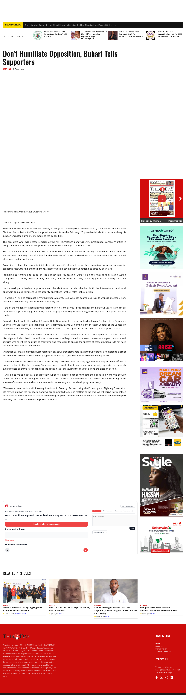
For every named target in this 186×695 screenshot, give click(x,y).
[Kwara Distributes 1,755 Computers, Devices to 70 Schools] (37, 35)
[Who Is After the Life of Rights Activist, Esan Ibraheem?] (70, 591)
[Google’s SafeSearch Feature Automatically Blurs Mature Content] (161, 591)
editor (107, 616)
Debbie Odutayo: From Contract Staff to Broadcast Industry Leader (131, 34)
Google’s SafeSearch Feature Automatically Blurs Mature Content (159, 609)
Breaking (7, 69)
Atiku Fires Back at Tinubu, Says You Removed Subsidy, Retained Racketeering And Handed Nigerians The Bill (76, 25)
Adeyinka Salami (20, 613)
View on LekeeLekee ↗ (128, 506)
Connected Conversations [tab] (123, 511)
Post (132, 528)
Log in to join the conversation (46, 524)
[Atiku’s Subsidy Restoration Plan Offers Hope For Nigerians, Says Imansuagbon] (75, 35)
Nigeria (52, 605)
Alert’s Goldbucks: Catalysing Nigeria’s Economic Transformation (22, 609)
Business (6, 605)
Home (157, 643)
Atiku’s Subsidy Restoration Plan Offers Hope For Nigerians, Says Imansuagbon (94, 35)
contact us (163, 672)
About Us (159, 646)
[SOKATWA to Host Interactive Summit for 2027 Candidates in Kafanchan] (150, 35)
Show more (9, 540)
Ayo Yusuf (62, 613)
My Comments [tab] (107, 511)
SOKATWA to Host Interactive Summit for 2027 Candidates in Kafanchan (169, 34)
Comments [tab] (97, 511)
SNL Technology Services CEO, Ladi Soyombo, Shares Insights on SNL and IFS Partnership (115, 610)
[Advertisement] (70, 480)
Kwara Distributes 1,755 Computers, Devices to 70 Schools (55, 34)
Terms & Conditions (163, 651)
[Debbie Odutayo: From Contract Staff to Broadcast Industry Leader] (113, 35)
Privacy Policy (161, 649)
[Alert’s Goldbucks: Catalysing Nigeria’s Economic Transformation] (24, 591)
